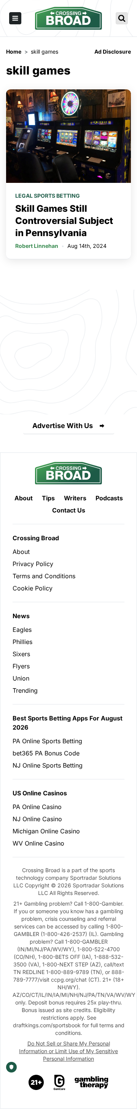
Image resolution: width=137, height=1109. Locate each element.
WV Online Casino (38, 843)
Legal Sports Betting (47, 195)
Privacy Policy (33, 564)
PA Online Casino (37, 807)
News (21, 616)
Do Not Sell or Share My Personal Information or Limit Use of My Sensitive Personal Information (68, 1051)
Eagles (22, 629)
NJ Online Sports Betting (48, 765)
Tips (48, 498)
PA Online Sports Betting (47, 741)
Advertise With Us (62, 426)
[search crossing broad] (122, 18)
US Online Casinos (40, 793)
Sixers (21, 654)
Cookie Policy (33, 588)
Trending (25, 690)
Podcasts (109, 498)
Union (21, 678)
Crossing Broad (36, 538)
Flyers (21, 666)
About (23, 498)
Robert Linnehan (36, 246)
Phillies (22, 642)
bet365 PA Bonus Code (46, 753)
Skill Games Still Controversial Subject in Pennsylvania (64, 220)
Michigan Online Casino (46, 831)
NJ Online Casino (37, 819)
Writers (75, 498)
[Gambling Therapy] (91, 1082)
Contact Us (68, 510)
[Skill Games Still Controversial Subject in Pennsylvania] (68, 136)
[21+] (37, 1082)
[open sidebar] (15, 18)
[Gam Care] (59, 1082)
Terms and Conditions (44, 576)
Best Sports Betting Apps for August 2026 (68, 722)
